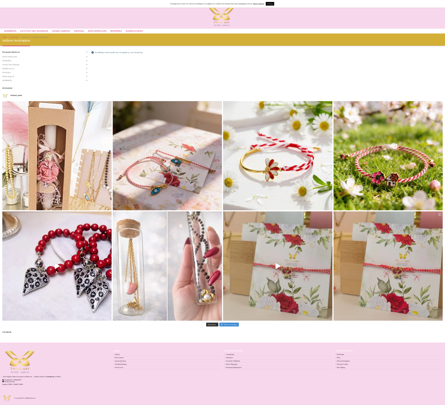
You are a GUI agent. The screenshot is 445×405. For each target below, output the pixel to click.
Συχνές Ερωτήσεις (120, 361)
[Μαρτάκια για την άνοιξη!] (388, 266)
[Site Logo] (221, 16)
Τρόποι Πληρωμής (231, 364)
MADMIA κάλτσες (134, 31)
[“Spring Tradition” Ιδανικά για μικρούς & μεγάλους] (388, 155)
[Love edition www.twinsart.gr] (57, 266)
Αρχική (117, 354)
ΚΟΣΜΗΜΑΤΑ (10, 31)
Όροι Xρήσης (341, 367)
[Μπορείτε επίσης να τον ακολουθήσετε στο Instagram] (167, 155)
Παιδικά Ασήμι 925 (61, 31)
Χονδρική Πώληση (121, 364)
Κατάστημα (340, 354)
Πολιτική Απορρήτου (343, 361)
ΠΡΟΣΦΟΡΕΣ (116, 31)
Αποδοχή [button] (270, 4)
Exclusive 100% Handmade (34, 31)
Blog (338, 357)
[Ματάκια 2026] (277, 266)
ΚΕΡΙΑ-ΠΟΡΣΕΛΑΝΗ (97, 31)
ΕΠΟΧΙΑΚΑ (79, 31)
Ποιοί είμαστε (119, 357)
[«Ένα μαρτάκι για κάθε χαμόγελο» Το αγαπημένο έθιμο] (277, 155)
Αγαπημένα (229, 357)
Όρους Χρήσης (258, 4)
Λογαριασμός (230, 354)
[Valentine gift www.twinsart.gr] (167, 266)
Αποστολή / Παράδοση (233, 361)
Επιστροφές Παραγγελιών (234, 367)
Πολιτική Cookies (342, 364)
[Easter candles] (57, 155)
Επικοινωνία (119, 367)
